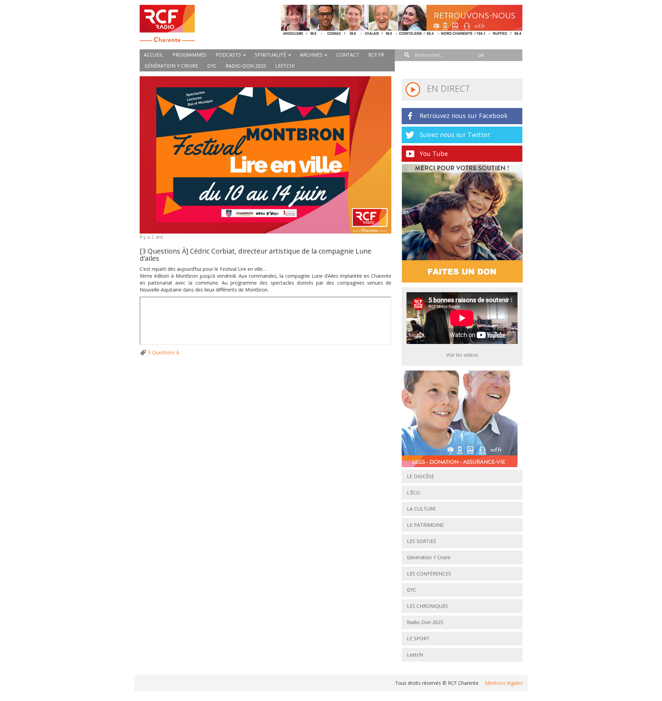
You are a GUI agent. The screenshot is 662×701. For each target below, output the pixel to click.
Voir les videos (462, 355)
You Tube (434, 153)
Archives (312, 54)
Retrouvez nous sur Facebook (464, 115)
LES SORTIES (421, 541)
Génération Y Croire (171, 65)
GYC (212, 65)
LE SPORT (418, 638)
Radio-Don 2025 (245, 65)
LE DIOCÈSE (420, 476)
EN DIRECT (447, 88)
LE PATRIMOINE (425, 525)
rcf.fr (376, 54)
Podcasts (228, 54)
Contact (347, 54)
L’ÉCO (413, 492)
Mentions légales (504, 683)
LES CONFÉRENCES (429, 573)
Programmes (189, 54)
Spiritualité (271, 54)
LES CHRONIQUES (427, 606)
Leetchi (284, 65)
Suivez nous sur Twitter (455, 134)
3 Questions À (163, 352)
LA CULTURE (421, 508)
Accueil (153, 54)
